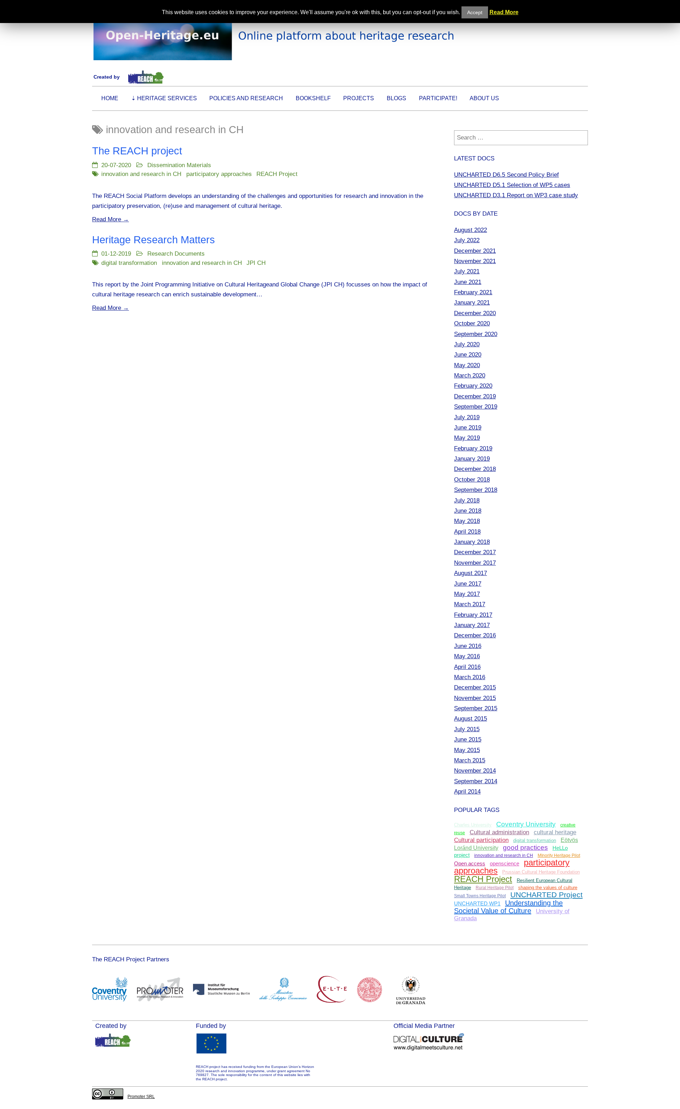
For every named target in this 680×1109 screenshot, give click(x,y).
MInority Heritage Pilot (559, 855)
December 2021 (475, 250)
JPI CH (256, 262)
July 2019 (467, 417)
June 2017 (467, 583)
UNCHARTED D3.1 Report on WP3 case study (516, 195)
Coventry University (526, 824)
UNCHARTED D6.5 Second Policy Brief (506, 174)
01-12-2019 (116, 253)
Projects (358, 98)
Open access (469, 863)
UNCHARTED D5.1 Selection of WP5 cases (512, 184)
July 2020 (467, 344)
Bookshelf (313, 98)
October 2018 (472, 479)
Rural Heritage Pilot (495, 887)
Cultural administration (499, 832)
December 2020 (475, 313)
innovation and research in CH (141, 173)
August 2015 (470, 718)
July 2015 (467, 729)
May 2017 (467, 593)
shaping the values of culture (547, 887)
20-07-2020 (116, 165)
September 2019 (475, 406)
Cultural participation (481, 839)
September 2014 (475, 781)
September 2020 (475, 333)
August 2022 (470, 229)
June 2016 (467, 645)
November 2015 (475, 697)
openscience (504, 863)
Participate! (438, 98)
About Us (484, 98)
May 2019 (467, 437)
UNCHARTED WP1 (477, 903)
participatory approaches (219, 173)
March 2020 (469, 375)
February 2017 (473, 614)
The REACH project (137, 151)
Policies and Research (246, 98)
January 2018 (472, 541)
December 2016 (475, 635)
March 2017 (469, 604)
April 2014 (467, 791)
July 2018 (467, 500)
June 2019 (467, 427)
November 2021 (475, 261)
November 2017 (475, 562)
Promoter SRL (141, 1096)
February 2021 (473, 292)
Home (109, 98)
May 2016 (467, 656)
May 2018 (467, 520)
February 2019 (473, 448)
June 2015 (467, 739)
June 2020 (467, 354)
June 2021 (467, 281)
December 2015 (475, 687)
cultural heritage (555, 832)
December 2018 (475, 468)
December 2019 (475, 396)
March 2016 (469, 677)
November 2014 (475, 770)
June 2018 (467, 510)
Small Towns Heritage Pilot (480, 895)
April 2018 (467, 531)
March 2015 (469, 760)
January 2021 (472, 302)
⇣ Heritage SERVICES (164, 98)
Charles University (473, 825)
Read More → (110, 219)
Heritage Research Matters (153, 239)
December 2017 (475, 552)
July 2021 (467, 271)
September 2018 (475, 489)
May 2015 (467, 749)
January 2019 (472, 458)
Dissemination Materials (179, 165)
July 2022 (467, 240)
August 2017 (470, 572)
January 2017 (472, 625)
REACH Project (277, 173)
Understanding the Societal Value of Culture (508, 907)
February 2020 (473, 385)
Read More (503, 12)
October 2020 (472, 323)
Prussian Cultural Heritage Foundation (541, 872)
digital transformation (129, 262)
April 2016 (467, 666)
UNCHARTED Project (546, 895)
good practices (525, 847)
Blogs (396, 98)
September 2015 (475, 708)
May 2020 (467, 365)
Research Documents (176, 253)
